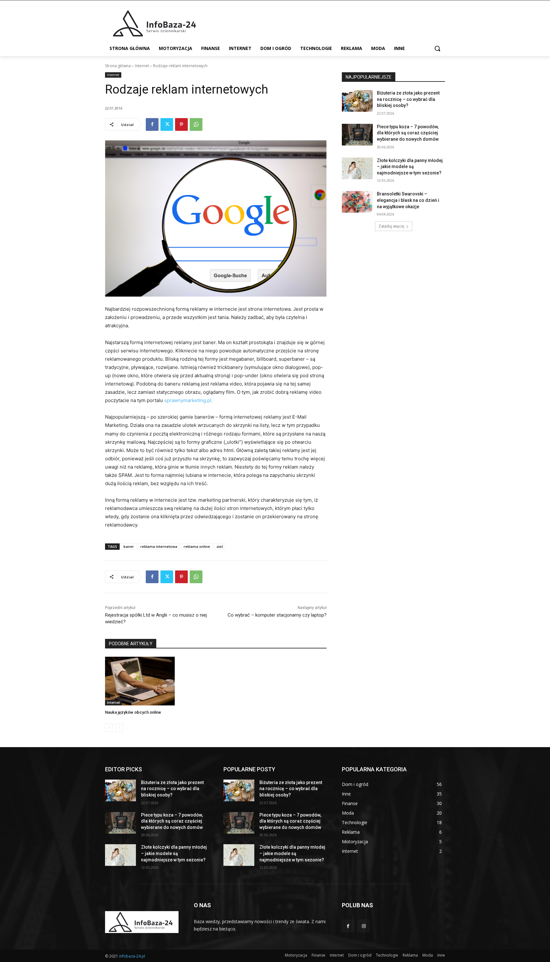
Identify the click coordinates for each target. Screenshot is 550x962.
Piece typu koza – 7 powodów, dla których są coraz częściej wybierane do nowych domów (408, 133)
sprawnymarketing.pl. (188, 400)
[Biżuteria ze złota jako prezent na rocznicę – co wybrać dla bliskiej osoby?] (357, 101)
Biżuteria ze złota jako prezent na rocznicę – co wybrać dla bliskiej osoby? (408, 99)
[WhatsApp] (196, 124)
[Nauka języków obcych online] (140, 681)
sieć (219, 546)
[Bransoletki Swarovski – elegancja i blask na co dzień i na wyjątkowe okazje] (357, 202)
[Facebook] (152, 124)
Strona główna (118, 65)
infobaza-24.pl (132, 956)
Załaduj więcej (391, 226)
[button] (437, 48)
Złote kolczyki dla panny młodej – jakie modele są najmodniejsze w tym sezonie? (410, 166)
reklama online (197, 546)
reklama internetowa (158, 546)
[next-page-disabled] (119, 728)
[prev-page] (109, 728)
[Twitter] (166, 124)
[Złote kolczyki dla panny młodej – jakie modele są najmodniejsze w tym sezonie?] (357, 168)
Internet (142, 65)
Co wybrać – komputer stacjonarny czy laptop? (277, 615)
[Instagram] (363, 926)
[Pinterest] (181, 124)
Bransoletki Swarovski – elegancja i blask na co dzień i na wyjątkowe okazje (408, 200)
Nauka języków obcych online (133, 712)
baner (128, 546)
